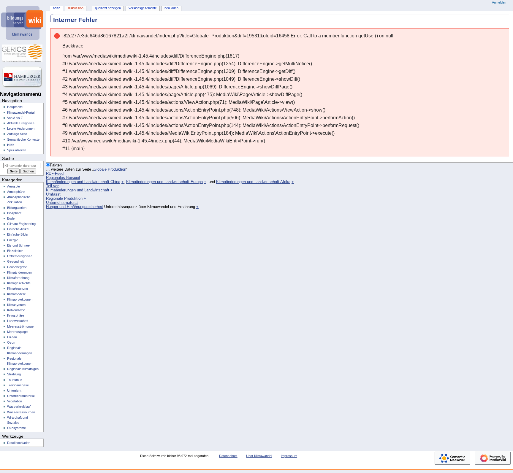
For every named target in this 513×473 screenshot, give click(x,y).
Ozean (12, 337)
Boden (11, 218)
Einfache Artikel (18, 229)
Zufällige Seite (17, 134)
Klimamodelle (16, 294)
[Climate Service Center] (23, 53)
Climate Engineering (21, 224)
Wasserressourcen (21, 412)
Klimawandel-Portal (20, 112)
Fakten (56, 165)
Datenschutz (228, 456)
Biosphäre (14, 213)
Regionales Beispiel (63, 178)
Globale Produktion (110, 169)
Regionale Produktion (64, 198)
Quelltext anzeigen (108, 8)
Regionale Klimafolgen (23, 369)
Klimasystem (16, 305)
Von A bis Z (15, 118)
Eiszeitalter (15, 251)
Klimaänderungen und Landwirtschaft (77, 190)
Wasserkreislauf (19, 406)
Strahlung (14, 374)
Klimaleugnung (17, 288)
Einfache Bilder (17, 234)
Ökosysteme (16, 428)
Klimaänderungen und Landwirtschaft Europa (164, 182)
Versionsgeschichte (143, 8)
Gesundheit (15, 261)
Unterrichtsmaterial (62, 203)
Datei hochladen (18, 443)
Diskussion (75, 8)
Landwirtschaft (17, 321)
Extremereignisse (19, 256)
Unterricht (14, 390)
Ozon (11, 342)
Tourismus (14, 380)
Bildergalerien (16, 207)
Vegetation (14, 401)
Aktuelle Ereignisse (20, 123)
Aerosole (13, 186)
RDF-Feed (55, 174)
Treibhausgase (18, 385)
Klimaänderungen (19, 272)
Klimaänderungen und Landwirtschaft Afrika (253, 182)
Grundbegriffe (17, 267)
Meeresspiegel (17, 332)
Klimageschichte (19, 283)
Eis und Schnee (18, 245)
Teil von (52, 186)
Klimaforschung (18, 278)
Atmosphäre (16, 191)
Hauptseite (15, 107)
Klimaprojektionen (19, 299)
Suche (8, 158)
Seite (56, 8)
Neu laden (171, 8)
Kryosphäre (15, 315)
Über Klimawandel (259, 456)
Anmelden (499, 2)
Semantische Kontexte (23, 139)
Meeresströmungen (21, 326)
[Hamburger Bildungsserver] (23, 77)
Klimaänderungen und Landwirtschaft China (83, 182)
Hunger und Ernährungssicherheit (74, 207)
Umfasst (53, 194)
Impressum (289, 456)
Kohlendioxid (16, 310)
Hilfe (10, 145)
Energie (12, 240)
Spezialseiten (16, 150)
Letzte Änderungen (20, 128)
